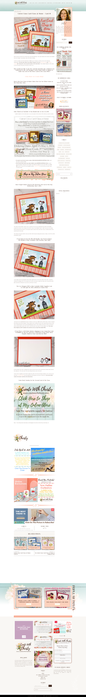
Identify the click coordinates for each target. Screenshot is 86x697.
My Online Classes (43, 676)
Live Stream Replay (61, 158)
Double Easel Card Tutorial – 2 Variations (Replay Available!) (64, 134)
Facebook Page (43, 62)
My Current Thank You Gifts (43, 674)
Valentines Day (67, 169)
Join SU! (66, 156)
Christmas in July (68, 149)
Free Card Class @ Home (26, 528)
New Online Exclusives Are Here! (64, 120)
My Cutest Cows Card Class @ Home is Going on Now (45, 553)
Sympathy (64, 167)
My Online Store (64, 81)
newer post (17, 551)
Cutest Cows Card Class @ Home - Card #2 (22, 553)
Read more (29, 604)
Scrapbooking (59, 167)
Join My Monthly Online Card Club (64, 85)
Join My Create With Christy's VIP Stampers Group (64, 93)
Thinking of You (61, 169)
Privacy (65, 663)
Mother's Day (68, 160)
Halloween (62, 156)
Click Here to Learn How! (34, 76)
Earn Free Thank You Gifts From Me (64, 83)
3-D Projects (60, 145)
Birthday (59, 147)
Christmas (62, 149)
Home (43, 673)
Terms (62, 663)
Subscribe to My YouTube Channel (64, 90)
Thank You (69, 167)
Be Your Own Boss (67, 145)
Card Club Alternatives (66, 147)
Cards (21, 528)
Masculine (68, 158)
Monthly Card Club (61, 160)
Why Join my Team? (64, 86)
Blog (18, 528)
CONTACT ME (37, 166)
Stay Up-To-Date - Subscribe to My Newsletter (64, 89)
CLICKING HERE (20, 375)
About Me (43, 677)
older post (51, 551)
